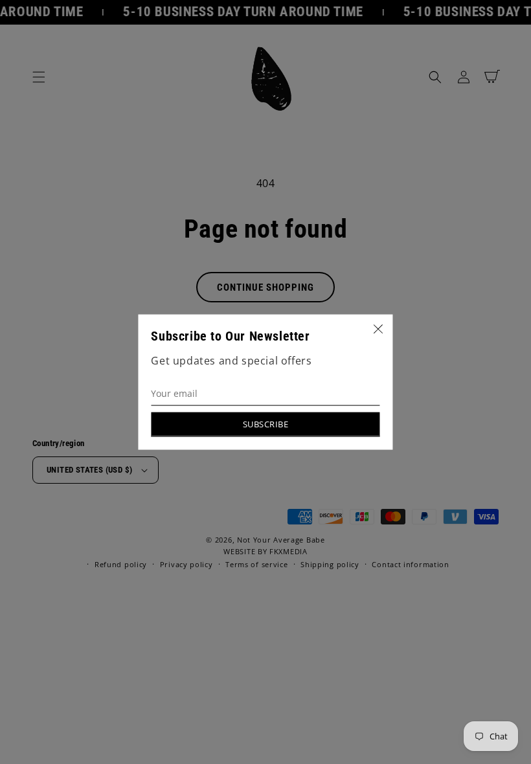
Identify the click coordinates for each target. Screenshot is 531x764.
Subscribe (266, 423)
